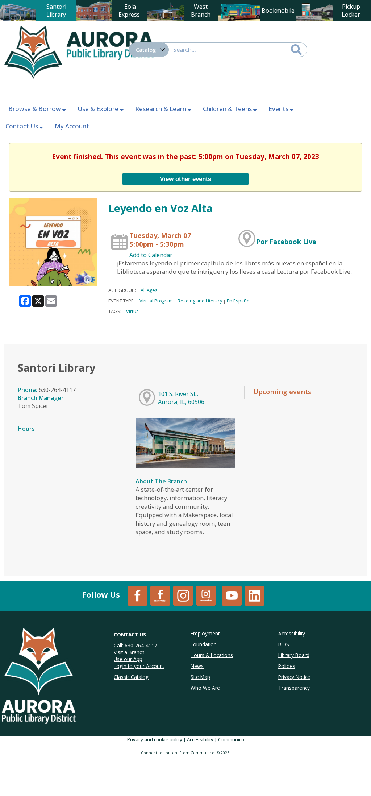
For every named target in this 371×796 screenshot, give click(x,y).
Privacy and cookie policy (154, 739)
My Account (72, 126)
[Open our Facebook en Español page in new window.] (160, 595)
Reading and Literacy (200, 300)
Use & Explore (99, 108)
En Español (239, 300)
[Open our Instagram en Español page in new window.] (206, 595)
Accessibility (200, 739)
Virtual (133, 311)
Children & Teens (228, 108)
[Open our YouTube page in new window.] (232, 595)
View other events (185, 178)
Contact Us (22, 126)
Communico (231, 739)
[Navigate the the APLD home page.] (79, 51)
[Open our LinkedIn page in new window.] (254, 595)
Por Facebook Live (286, 241)
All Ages (149, 290)
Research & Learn (161, 108)
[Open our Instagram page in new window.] (183, 595)
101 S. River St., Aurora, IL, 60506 (181, 398)
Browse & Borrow (35, 108)
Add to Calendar (150, 255)
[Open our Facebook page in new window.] (137, 595)
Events (279, 108)
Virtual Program (156, 300)
